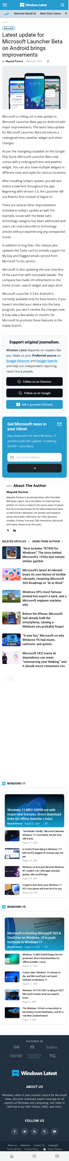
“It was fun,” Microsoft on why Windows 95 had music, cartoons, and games (43, 640)
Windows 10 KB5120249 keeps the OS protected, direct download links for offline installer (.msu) (42, 958)
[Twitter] (9, 530)
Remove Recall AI (25, 13)
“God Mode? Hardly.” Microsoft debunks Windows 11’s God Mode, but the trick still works (43, 835)
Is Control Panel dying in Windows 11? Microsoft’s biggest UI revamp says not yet (42, 853)
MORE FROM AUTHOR (46, 541)
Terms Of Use (14, 1149)
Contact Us (39, 1145)
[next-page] (11, 678)
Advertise (25, 1145)
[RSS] (34, 1131)
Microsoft (8, 28)
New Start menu (50, 13)
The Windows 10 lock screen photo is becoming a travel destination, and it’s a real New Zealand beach (42, 1012)
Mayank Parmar (14, 61)
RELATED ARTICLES (14, 541)
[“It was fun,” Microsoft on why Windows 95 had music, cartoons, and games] (11, 639)
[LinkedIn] (16, 530)
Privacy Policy (31, 1149)
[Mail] (24, 1131)
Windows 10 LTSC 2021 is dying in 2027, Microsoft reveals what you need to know (43, 994)
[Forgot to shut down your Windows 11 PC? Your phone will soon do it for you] (12, 889)
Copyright (53, 1145)
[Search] (63, 5)
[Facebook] (14, 1131)
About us (12, 1145)
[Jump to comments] (34, 1156)
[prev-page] (5, 678)
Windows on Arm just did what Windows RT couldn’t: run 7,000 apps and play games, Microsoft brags (43, 871)
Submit (34, 468)
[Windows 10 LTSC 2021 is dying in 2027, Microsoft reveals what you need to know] (12, 994)
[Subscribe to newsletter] (57, 1156)
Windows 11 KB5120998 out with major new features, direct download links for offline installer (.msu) (34, 814)
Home (5, 21)
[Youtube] (54, 1131)
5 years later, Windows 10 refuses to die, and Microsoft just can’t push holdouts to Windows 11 (41, 976)
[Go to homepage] (11, 1156)
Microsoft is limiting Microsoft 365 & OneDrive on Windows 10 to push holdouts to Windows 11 (34, 937)
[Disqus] (34, 733)
